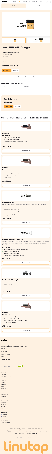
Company (34, 1)
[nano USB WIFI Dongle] (13, 40)
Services (3, 386)
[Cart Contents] (50, 2)
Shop (19, 1)
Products (13, 1)
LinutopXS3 (6, 313)
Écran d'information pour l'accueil (27, 430)
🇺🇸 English (3, 416)
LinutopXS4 (6, 133)
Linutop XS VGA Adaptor (10, 280)
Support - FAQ (26, 1)
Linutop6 (5, 168)
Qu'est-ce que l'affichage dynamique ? (17, 428)
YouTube (3, 406)
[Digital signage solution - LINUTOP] (4, 2)
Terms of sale (4, 362)
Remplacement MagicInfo (29, 431)
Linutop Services (8, 202)
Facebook (3, 402)
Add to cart (6, 70)
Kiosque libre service (19, 433)
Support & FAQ (4, 394)
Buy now (15, 70)
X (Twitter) (3, 404)
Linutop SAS (24, 438)
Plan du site (34, 433)
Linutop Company (5, 354)
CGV (38, 5)
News (41, 1)
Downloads (3, 388)
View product (26, 150)
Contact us (3, 374)
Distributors (3, 396)
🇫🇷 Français (4, 414)
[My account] (47, 2)
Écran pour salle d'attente (42, 430)
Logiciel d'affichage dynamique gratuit (13, 431)
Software (3, 382)
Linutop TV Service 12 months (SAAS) (15, 239)
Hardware (3, 384)
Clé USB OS (28, 433)
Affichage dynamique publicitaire (11, 430)
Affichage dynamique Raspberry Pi (35, 428)
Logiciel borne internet (42, 431)
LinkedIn (3, 408)
